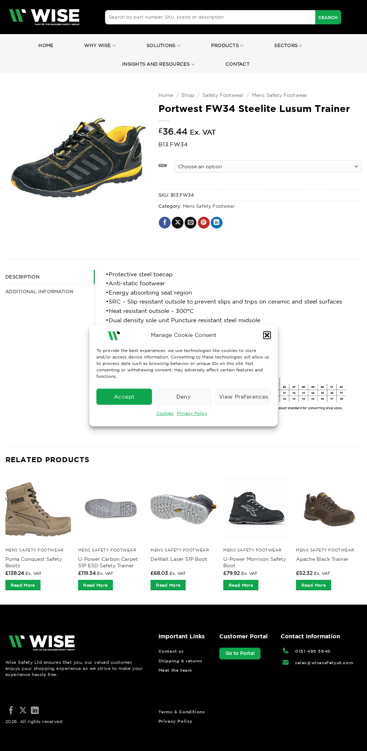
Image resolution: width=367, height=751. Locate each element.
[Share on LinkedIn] (217, 223)
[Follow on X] (23, 711)
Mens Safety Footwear (280, 95)
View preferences (243, 397)
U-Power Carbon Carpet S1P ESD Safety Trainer (108, 562)
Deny (183, 397)
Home (45, 45)
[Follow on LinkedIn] (35, 711)
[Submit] (328, 17)
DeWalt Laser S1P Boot (179, 559)
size (162, 165)
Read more (23, 585)
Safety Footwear (223, 95)
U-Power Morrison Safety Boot (254, 562)
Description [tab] (22, 277)
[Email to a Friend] (190, 223)
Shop (187, 95)
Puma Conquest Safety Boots (33, 562)
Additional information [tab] (39, 291)
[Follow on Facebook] (11, 711)
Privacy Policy (192, 413)
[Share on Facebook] (165, 223)
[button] (267, 335)
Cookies (164, 413)
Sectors (285, 45)
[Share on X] (178, 223)
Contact (237, 64)
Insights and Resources (156, 64)
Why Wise (97, 45)
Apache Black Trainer (322, 559)
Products (225, 45)
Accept (124, 397)
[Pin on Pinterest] (204, 223)
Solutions (161, 45)
